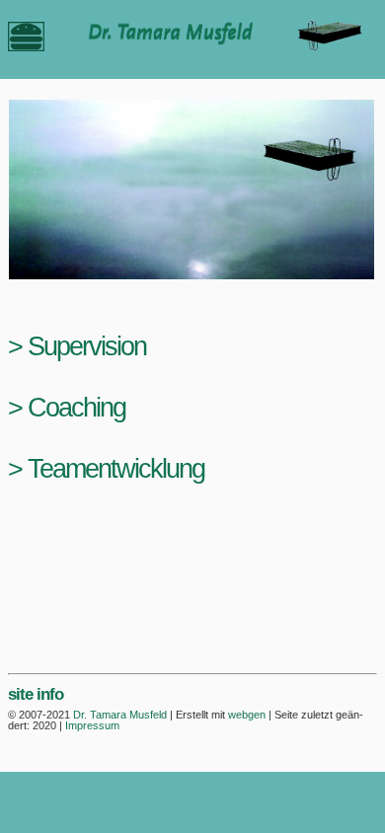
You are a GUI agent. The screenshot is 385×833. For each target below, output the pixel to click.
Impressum (92, 725)
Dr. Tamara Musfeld (120, 714)
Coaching (76, 407)
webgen (247, 714)
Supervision (87, 346)
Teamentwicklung (116, 468)
